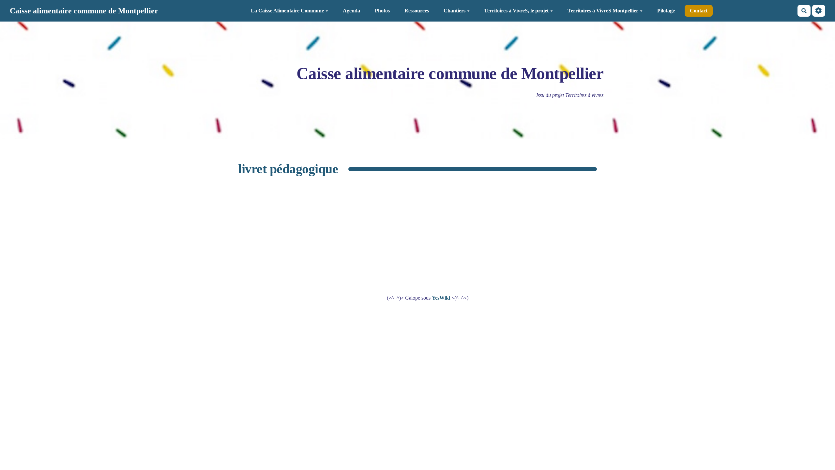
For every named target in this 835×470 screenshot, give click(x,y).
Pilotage (666, 10)
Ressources (416, 10)
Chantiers (454, 10)
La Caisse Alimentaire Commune (287, 10)
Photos (382, 10)
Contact (698, 10)
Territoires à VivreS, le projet (516, 10)
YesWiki (441, 298)
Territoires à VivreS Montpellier (603, 10)
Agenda (351, 10)
